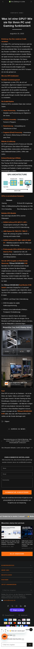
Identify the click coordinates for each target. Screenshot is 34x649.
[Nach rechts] (31, 1)
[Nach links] (3, 1)
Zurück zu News (18, 429)
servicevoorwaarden (22, 500)
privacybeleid (7, 500)
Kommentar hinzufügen (17, 492)
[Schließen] (31, 630)
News (21, 12)
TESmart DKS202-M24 (16, 263)
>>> (14, 635)
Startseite (14, 12)
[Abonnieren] (31, 590)
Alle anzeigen (17, 554)
